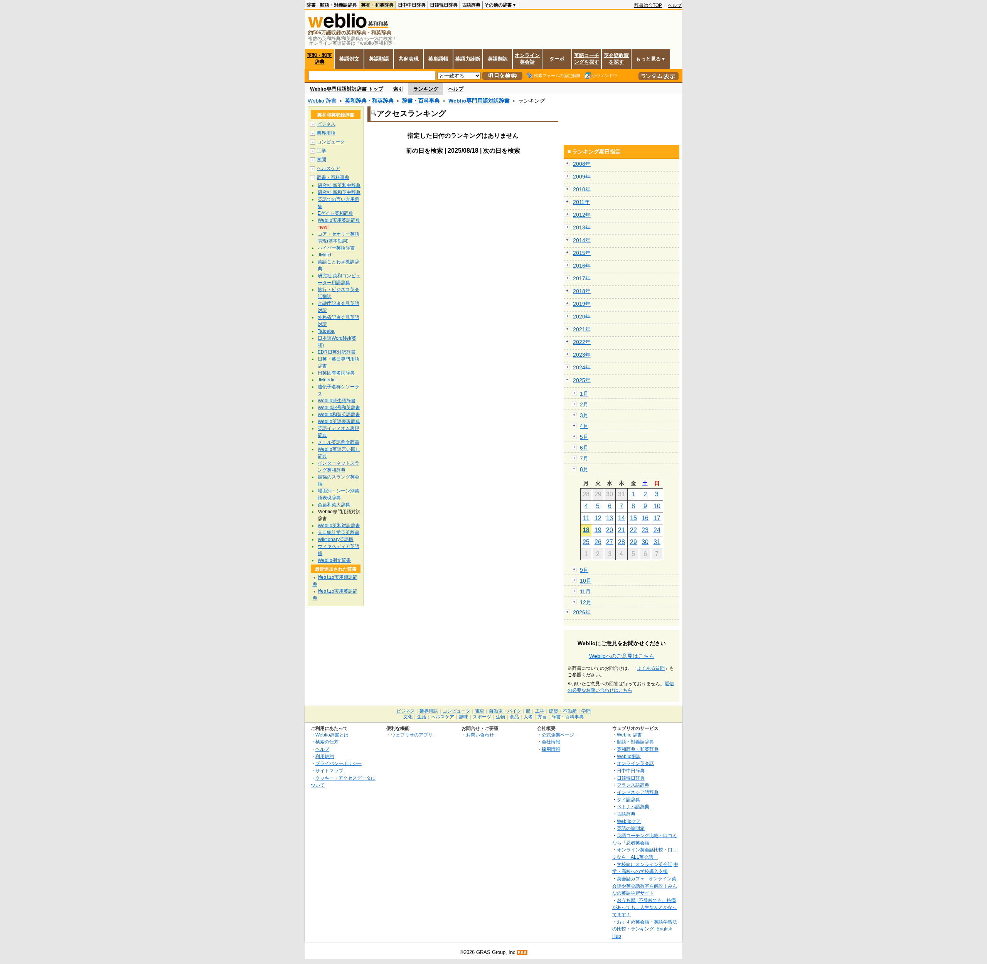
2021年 (582, 329)
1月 (584, 394)
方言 (542, 717)
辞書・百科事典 (421, 101)
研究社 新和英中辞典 (339, 192)
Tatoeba (326, 331)
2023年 (582, 355)
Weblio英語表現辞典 (339, 421)
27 (609, 542)
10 (657, 506)
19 (598, 530)
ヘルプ (675, 5)
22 (633, 530)
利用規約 (324, 756)
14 (621, 518)
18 (586, 530)
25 (586, 542)
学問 (321, 159)
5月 (584, 437)
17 (657, 518)
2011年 (581, 202)
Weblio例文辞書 (334, 560)
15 (633, 518)
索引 (398, 89)
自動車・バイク (505, 711)
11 (586, 518)
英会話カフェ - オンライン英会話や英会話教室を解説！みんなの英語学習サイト (644, 885)
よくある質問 (651, 668)
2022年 (582, 342)
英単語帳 (438, 59)
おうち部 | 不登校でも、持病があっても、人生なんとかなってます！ (644, 907)
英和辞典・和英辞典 (369, 101)
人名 (528, 717)
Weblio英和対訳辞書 (339, 525)
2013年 (582, 227)
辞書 (311, 5)
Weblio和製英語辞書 (339, 414)
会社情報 (551, 741)
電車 (479, 711)
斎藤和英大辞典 (334, 504)
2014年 (582, 240)
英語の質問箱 (631, 828)
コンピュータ (331, 142)
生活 (421, 717)
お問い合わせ (480, 734)
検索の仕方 (327, 741)
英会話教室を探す (616, 58)
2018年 (582, 291)
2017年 (582, 278)
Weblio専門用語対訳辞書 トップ (346, 89)
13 (609, 518)
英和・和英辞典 (377, 5)
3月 (584, 415)
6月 (584, 448)
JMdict (324, 255)
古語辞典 (471, 5)
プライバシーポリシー (338, 763)
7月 (584, 458)
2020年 (582, 316)
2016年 (582, 266)
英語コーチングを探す (586, 58)
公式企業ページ (558, 734)
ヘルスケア (328, 168)
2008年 (582, 164)
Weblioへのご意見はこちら (621, 656)
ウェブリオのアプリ (412, 734)
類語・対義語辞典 (338, 5)
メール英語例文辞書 (338, 442)
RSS (522, 953)
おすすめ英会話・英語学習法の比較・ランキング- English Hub (644, 929)
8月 (584, 469)
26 (598, 542)
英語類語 (379, 59)
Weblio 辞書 (322, 101)
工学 (321, 150)
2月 (584, 404)
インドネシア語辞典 (638, 792)
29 (633, 542)
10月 (585, 581)
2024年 (582, 367)
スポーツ (482, 717)
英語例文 (349, 59)
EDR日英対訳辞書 (336, 352)
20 (609, 530)
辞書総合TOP (648, 5)
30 (645, 542)
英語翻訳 (498, 59)
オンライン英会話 (527, 58)
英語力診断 (467, 59)
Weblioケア (629, 821)
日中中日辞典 (412, 5)
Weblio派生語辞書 (336, 400)
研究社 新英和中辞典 (339, 185)
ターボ (556, 59)
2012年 (582, 215)
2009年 (582, 177)
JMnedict (327, 380)
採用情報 (551, 749)
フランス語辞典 (633, 784)
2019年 (582, 304)
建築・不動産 (563, 711)
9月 (584, 570)
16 (645, 518)
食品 (514, 717)
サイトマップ (329, 770)
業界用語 (326, 133)
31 (657, 542)
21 (621, 530)
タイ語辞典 (628, 799)
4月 (584, 426)
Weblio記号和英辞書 (339, 407)
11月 (585, 591)
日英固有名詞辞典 (336, 373)
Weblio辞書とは (332, 734)
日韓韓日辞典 (444, 5)
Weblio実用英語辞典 (339, 220)
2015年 (582, 253)
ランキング (425, 89)
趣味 (463, 717)
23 (645, 530)
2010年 (582, 189)
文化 (408, 717)
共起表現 (409, 59)
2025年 (582, 380)
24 (657, 530)
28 (621, 542)
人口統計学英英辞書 (338, 532)
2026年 (582, 612)
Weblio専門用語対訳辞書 (479, 101)
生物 (500, 717)
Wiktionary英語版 (336, 539)
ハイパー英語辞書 (336, 248)
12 (598, 518)
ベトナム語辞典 (633, 806)
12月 (585, 602)
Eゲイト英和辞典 (335, 213)
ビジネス (326, 124)
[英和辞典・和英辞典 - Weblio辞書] (337, 26)
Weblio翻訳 (629, 756)
